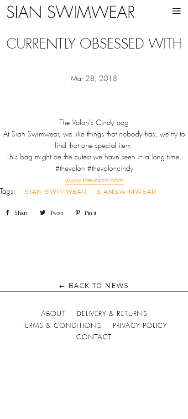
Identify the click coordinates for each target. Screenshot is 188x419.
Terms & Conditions (61, 325)
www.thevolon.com (94, 180)
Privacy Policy (140, 325)
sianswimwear (126, 191)
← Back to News (94, 286)
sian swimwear (56, 191)
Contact (94, 337)
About (53, 313)
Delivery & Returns (112, 313)
